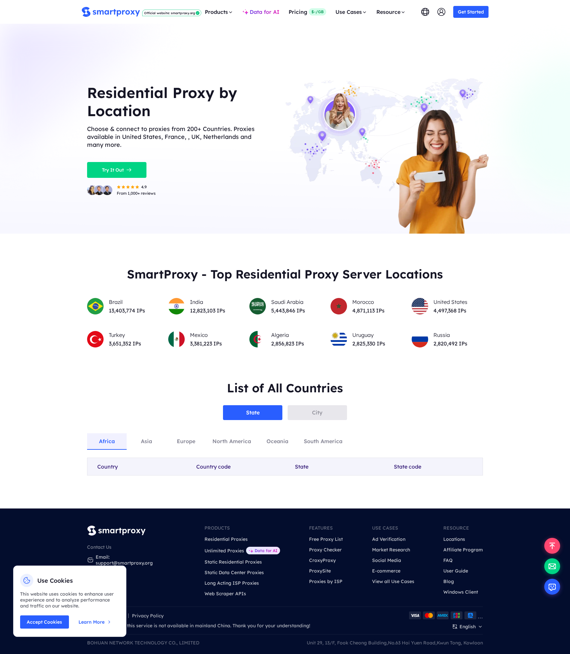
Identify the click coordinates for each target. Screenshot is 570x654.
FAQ (448, 560)
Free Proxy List (326, 539)
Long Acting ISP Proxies (232, 583)
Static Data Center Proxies (234, 572)
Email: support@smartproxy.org (124, 560)
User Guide (455, 571)
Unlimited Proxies (224, 551)
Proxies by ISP (325, 581)
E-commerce (386, 571)
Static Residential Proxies (233, 562)
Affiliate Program (463, 550)
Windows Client (460, 592)
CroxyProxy (322, 560)
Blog (448, 581)
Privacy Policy (148, 616)
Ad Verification (388, 539)
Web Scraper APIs (225, 594)
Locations (454, 539)
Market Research (391, 550)
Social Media (386, 560)
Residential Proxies (226, 539)
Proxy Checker (325, 550)
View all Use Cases (393, 581)
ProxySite (320, 571)
